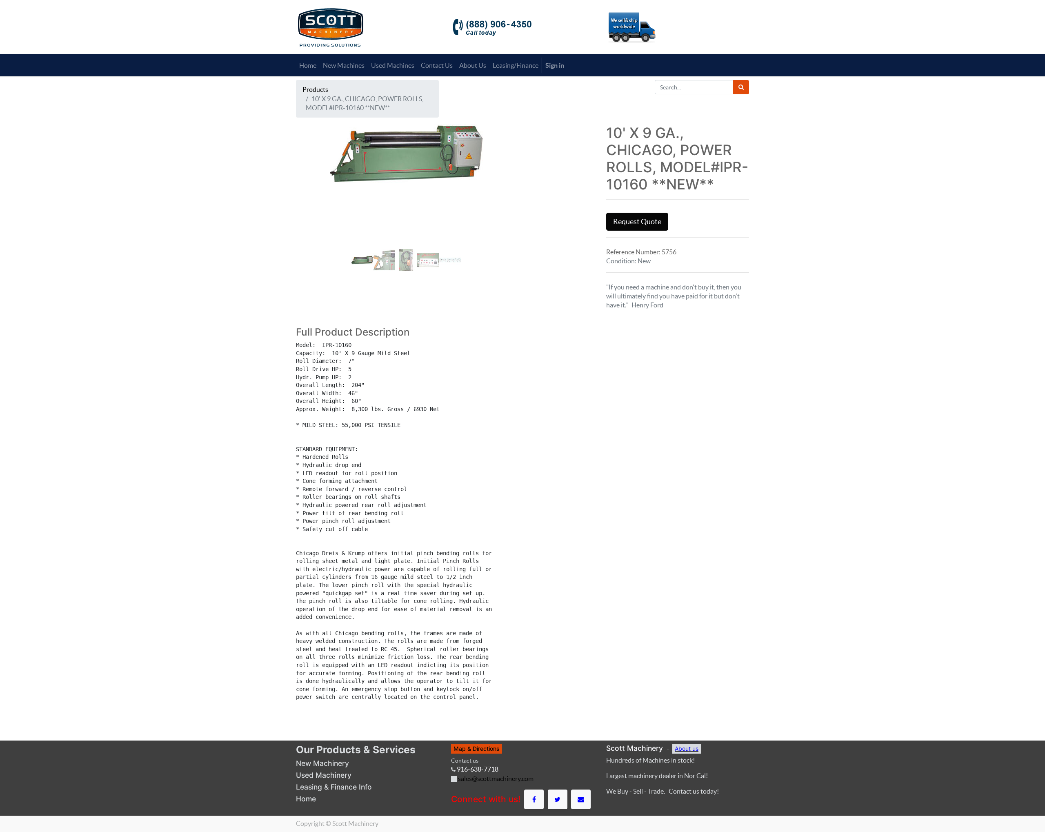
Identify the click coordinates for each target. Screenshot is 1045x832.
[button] (312, 205)
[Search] (741, 87)
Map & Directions (477, 748)
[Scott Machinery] (330, 26)
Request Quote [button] (637, 222)
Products (315, 89)
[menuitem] (308, 65)
